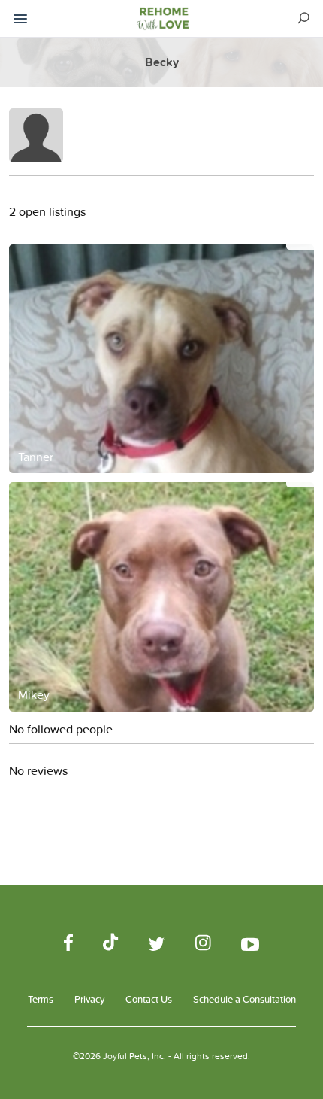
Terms (40, 999)
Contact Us (148, 999)
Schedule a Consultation (244, 999)
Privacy (89, 999)
